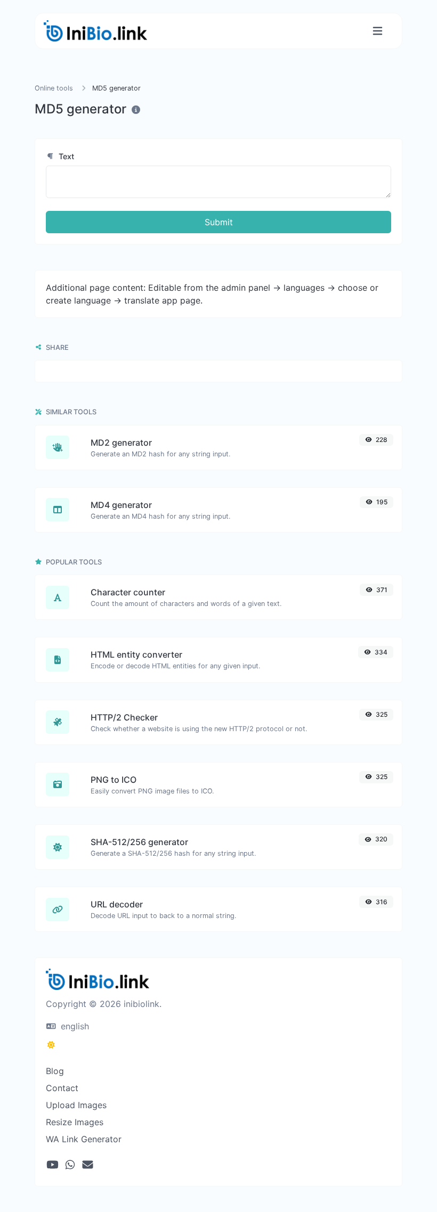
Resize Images (74, 1122)
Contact (62, 1088)
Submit (219, 222)
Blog (55, 1071)
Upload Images (76, 1105)
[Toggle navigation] (377, 31)
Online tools (54, 88)
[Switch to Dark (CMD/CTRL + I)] (51, 1045)
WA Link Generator (84, 1139)
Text (65, 156)
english (73, 1026)
